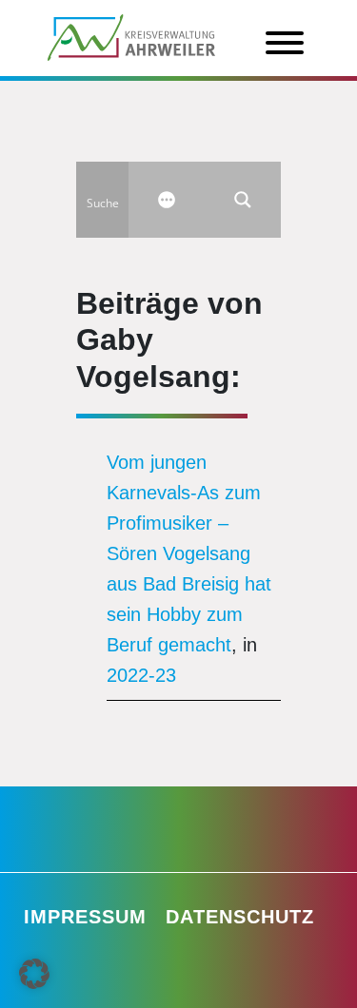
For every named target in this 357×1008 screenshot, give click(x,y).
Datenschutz (240, 916)
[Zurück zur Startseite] (131, 36)
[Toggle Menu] (285, 42)
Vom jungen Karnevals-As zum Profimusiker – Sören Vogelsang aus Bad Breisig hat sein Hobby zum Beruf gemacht (189, 553)
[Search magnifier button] (243, 200)
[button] (34, 974)
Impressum (85, 916)
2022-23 (141, 675)
